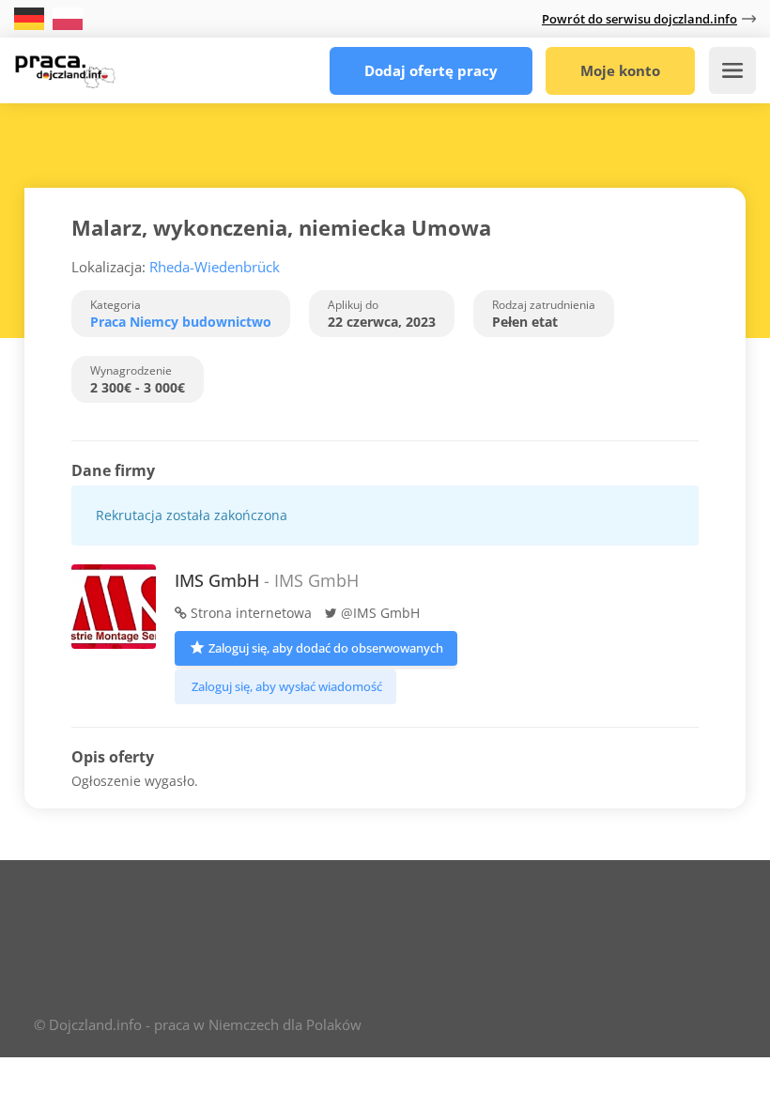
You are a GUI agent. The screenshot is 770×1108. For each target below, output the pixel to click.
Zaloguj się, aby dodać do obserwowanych (325, 647)
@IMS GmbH (378, 613)
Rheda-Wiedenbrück (214, 266)
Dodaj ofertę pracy (431, 70)
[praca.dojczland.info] (65, 65)
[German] (31, 17)
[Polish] (68, 17)
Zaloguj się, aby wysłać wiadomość (287, 686)
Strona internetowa (249, 613)
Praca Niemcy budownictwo (180, 322)
